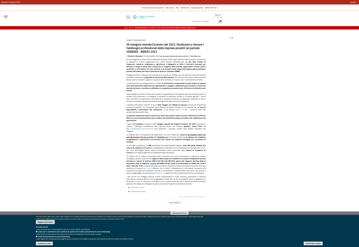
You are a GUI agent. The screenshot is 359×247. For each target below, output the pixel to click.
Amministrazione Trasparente (153, 7)
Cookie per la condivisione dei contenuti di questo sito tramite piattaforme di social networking (73, 231)
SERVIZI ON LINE (211, 7)
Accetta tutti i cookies (313, 243)
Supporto (160, 173)
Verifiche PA (185, 7)
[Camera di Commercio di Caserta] (141, 17)
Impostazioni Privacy (179, 213)
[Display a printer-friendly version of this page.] (230, 37)
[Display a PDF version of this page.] (232, 37)
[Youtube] (221, 17)
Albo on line (170, 7)
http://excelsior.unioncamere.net (141, 128)
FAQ (177, 7)
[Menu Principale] (5, 17)
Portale (149, 168)
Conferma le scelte (44, 243)
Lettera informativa (137, 187)
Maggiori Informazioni (45, 222)
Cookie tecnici (42, 227)
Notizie (131, 28)
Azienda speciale (197, 7)
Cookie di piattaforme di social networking (53, 236)
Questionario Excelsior (138, 191)
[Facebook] (214, 17)
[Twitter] (217, 17)
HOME (126, 28)
